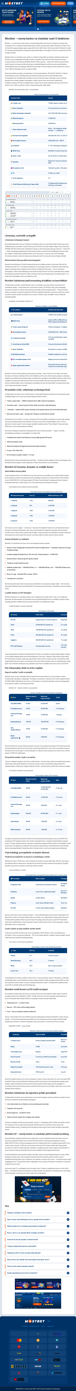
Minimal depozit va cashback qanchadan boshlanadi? (26, 1226)
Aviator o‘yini (34, 1326)
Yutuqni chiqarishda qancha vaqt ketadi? (21, 1246)
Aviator (25, 1326)
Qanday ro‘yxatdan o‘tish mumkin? (19, 1213)
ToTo (43, 1326)
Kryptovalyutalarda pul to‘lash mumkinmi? (22, 1273)
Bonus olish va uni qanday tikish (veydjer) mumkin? (25, 1233)
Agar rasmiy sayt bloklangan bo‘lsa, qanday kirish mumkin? (28, 1219)
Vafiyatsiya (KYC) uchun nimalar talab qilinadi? (24, 1253)
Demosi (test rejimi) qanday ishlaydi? (20, 1266)
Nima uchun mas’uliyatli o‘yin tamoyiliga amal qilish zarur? (28, 1260)
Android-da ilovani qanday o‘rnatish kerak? (22, 1239)
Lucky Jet (50, 1326)
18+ (49, 1321)
